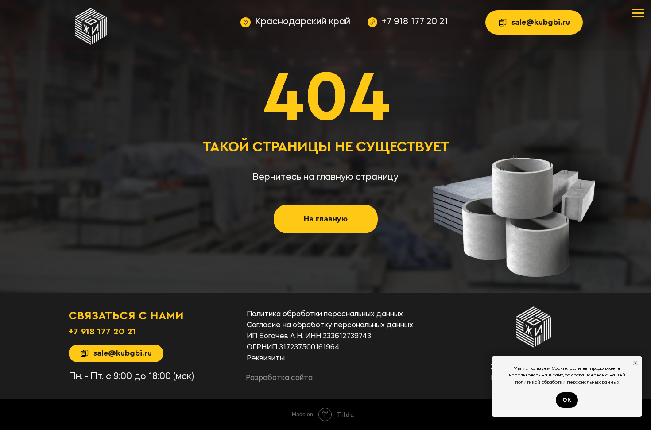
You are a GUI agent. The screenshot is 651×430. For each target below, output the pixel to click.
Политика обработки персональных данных (325, 314)
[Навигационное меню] (638, 13)
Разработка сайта (279, 378)
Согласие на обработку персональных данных (330, 325)
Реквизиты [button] (266, 358)
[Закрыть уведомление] (635, 363)
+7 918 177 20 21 (415, 22)
